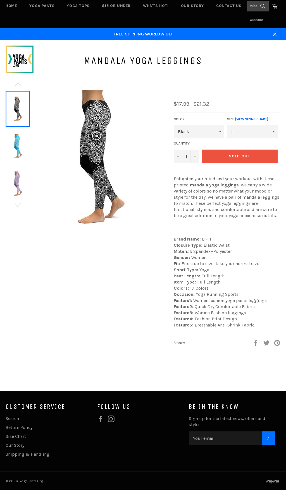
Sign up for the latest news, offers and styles (227, 421)
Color (179, 119)
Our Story (192, 5)
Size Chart (16, 436)
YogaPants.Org (31, 481)
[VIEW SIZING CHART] (251, 119)
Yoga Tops (78, 5)
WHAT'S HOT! (156, 5)
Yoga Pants (41, 5)
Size (247, 119)
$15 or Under (116, 5)
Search (12, 418)
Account (256, 20)
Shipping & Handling (27, 454)
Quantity (182, 143)
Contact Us (229, 5)
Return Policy (19, 427)
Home (11, 5)
